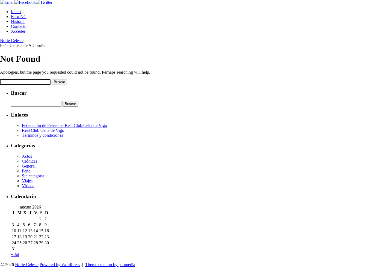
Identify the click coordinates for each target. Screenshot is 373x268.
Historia (18, 21)
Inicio (16, 11)
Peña (26, 171)
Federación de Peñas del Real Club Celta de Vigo (64, 125)
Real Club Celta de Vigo (43, 130)
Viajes (27, 180)
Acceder (18, 31)
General (28, 166)
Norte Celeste (11, 40)
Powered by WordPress (60, 264)
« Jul (15, 254)
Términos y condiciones (42, 135)
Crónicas (29, 161)
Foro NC (18, 16)
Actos (27, 156)
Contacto (18, 26)
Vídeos (28, 185)
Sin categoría (33, 176)
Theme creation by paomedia (110, 264)
